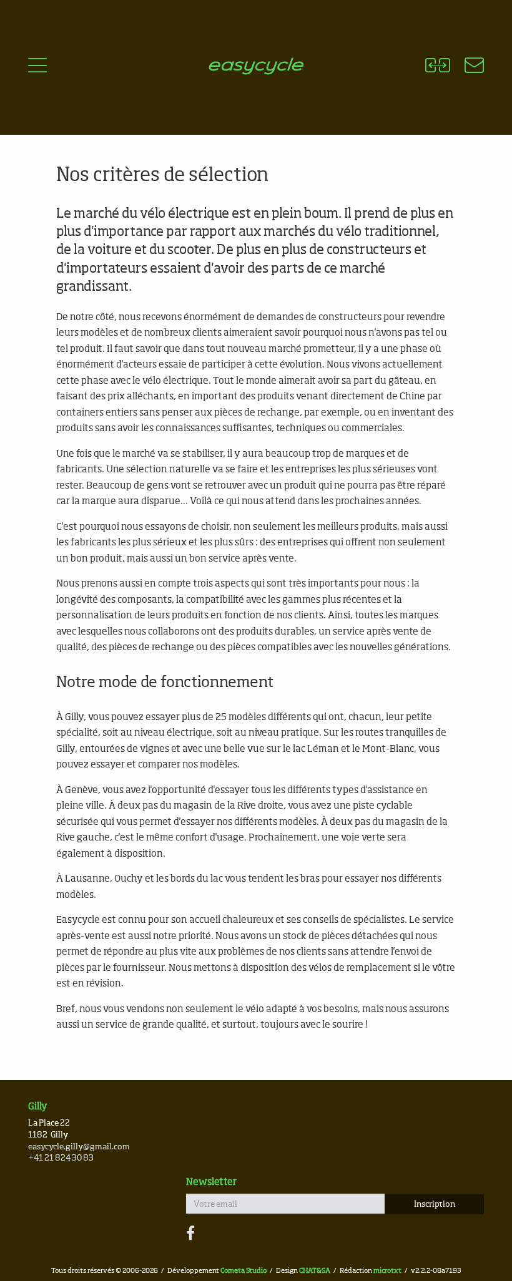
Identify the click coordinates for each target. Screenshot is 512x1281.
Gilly (37, 1106)
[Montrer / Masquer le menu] (37, 67)
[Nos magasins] (467, 67)
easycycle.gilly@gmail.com (79, 1147)
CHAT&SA (314, 1270)
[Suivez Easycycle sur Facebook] (190, 1234)
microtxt (387, 1270)
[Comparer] (437, 67)
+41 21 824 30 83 (61, 1158)
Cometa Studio (243, 1270)
